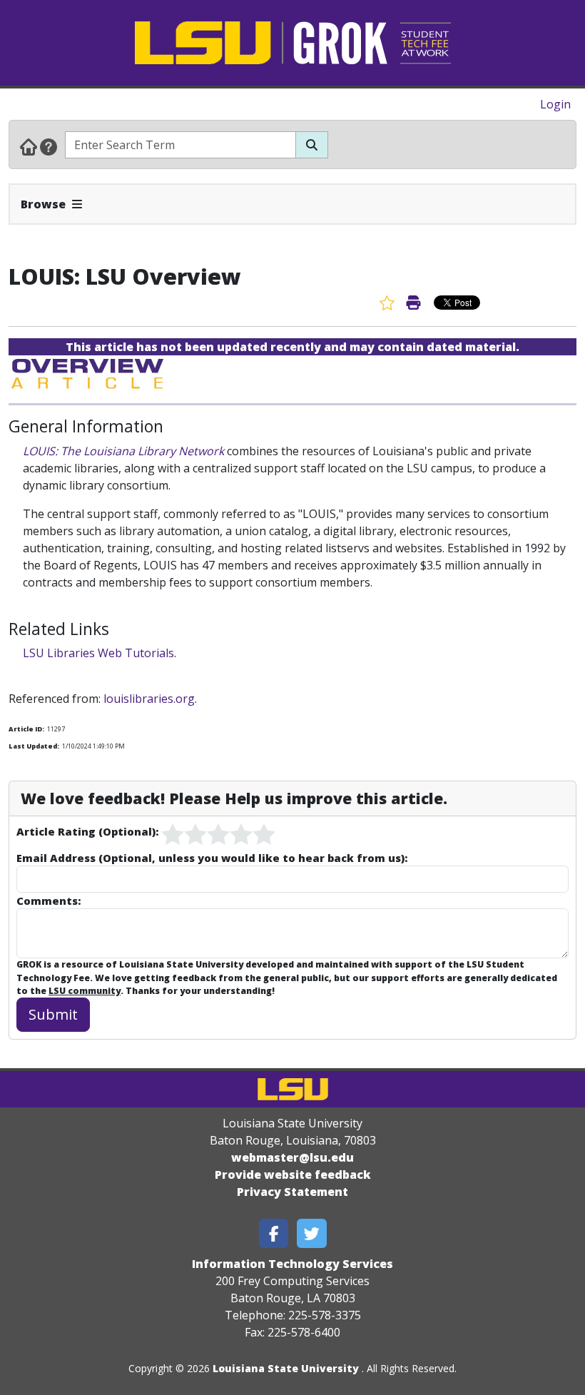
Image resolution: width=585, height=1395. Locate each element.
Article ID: (26, 729)
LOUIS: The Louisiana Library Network (123, 451)
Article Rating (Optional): (87, 831)
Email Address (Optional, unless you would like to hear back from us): (211, 858)
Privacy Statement (292, 1191)
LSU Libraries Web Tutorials (98, 653)
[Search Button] (311, 144)
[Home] (28, 146)
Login (555, 104)
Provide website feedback (293, 1174)
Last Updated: (34, 746)
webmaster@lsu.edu (292, 1157)
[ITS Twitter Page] (312, 1233)
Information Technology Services (292, 1264)
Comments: (48, 900)
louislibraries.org (149, 698)
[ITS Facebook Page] (274, 1233)
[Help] (48, 146)
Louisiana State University (286, 1368)
